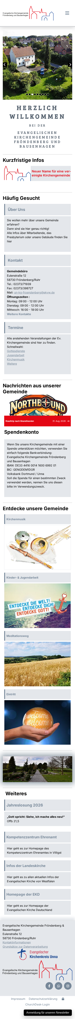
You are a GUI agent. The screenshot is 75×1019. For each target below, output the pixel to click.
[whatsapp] (58, 986)
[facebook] (49, 986)
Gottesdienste (16, 351)
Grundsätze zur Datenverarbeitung (25, 946)
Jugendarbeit (15, 355)
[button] (66, 13)
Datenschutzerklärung (43, 999)
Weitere (12, 363)
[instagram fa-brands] (68, 986)
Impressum (18, 999)
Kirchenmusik (16, 359)
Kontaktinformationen (17, 942)
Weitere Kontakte (19, 314)
